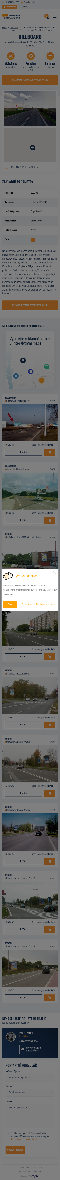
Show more (27, 604)
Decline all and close (45, 604)
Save (10, 604)
